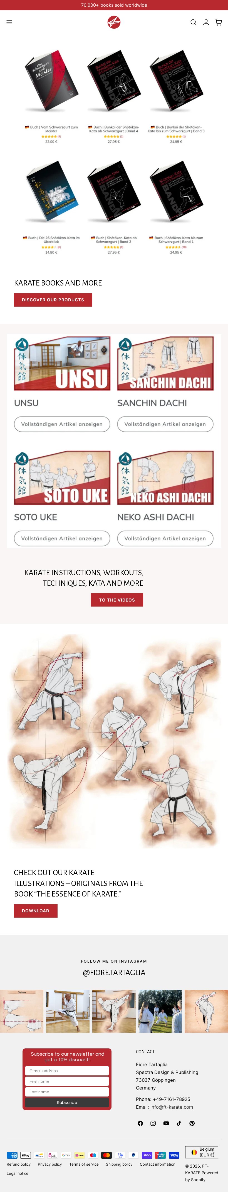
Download (35, 910)
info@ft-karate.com (171, 1107)
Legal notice (17, 1173)
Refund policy (19, 1164)
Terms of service (84, 1164)
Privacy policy (50, 1164)
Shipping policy (119, 1164)
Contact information (157, 1164)
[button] (9, 22)
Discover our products (53, 299)
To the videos (117, 600)
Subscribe (67, 1102)
